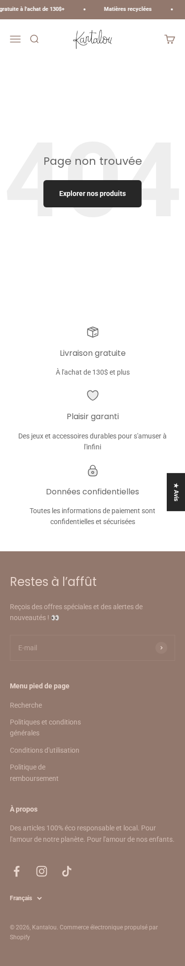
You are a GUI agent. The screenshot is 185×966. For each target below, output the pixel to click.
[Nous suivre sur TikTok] (67, 871)
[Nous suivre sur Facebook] (16, 871)
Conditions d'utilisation (44, 750)
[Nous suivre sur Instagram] (41, 871)
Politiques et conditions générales (45, 727)
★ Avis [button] (176, 492)
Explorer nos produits (92, 193)
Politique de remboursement (34, 772)
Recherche (26, 705)
